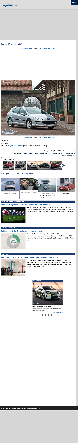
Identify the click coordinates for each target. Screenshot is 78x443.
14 (55, 153)
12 (48, 153)
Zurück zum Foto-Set (8, 158)
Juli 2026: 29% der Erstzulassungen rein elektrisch (22, 231)
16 (61, 153)
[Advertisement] (39, 24)
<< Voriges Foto (27, 48)
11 (45, 153)
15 (58, 153)
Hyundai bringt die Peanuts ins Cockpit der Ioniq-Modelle (25, 205)
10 (42, 153)
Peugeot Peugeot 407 (15, 146)
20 (74, 153)
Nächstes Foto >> (49, 48)
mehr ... (30, 213)
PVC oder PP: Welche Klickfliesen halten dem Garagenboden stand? (30, 258)
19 (71, 153)
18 (68, 153)
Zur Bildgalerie (58, 312)
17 (64, 153)
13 (51, 153)
